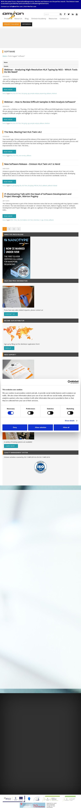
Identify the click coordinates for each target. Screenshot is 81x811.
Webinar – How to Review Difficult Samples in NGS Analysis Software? (40, 101)
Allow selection (40, 427)
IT (40, 220)
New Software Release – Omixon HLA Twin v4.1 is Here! (32, 164)
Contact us (64, 18)
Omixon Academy (38, 18)
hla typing (24, 93)
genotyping (16, 185)
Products (8, 18)
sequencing (43, 93)
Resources (53, 18)
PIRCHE (36, 185)
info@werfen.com (15, 6)
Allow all (66, 427)
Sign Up (8, 348)
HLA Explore (23, 220)
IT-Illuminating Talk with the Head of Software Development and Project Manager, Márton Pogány (37, 195)
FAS (11, 93)
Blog (27, 18)
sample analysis (34, 93)
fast (11, 155)
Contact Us (10, 314)
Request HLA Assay (11, 24)
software (49, 93)
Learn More (10, 446)
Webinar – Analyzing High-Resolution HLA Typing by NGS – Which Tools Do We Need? (40, 70)
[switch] (31, 413)
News (6, 62)
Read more (8, 90)
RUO (40, 185)
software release (52, 185)
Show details (69, 421)
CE (11, 185)
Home (5, 56)
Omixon (46, 220)
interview (36, 220)
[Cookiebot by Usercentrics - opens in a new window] (69, 382)
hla (14, 93)
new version (22, 155)
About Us (18, 18)
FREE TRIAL (13, 220)
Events (6, 66)
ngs (29, 93)
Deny (15, 427)
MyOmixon (26, 24)
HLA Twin (18, 93)
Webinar (54, 93)
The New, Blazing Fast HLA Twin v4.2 (23, 132)
